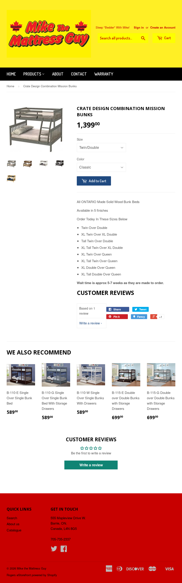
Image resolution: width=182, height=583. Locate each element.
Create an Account (162, 27)
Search (12, 517)
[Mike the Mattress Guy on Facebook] (63, 550)
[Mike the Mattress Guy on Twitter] (54, 550)
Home (11, 74)
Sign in (139, 27)
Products (32, 74)
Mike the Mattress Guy (31, 568)
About (57, 74)
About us (13, 523)
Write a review (89, 323)
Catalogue (14, 530)
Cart (167, 37)
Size (80, 139)
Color (80, 159)
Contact (79, 74)
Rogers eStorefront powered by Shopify (32, 575)
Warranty (103, 74)
